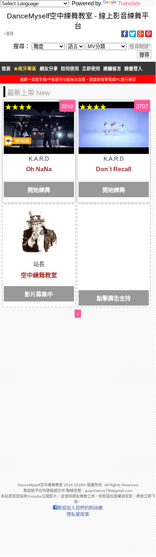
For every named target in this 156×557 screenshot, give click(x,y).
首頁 (6, 69)
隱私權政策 (77, 514)
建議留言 (112, 69)
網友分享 (49, 69)
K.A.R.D (39, 158)
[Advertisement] (114, 234)
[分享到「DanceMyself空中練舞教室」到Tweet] (132, 36)
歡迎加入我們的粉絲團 (80, 508)
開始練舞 (39, 190)
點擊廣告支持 (114, 298)
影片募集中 (39, 294)
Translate (129, 3)
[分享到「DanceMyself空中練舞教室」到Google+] (140, 36)
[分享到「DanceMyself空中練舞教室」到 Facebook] (124, 36)
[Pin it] (148, 36)
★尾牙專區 (25, 69)
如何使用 (70, 69)
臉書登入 (133, 69)
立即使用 (91, 69)
